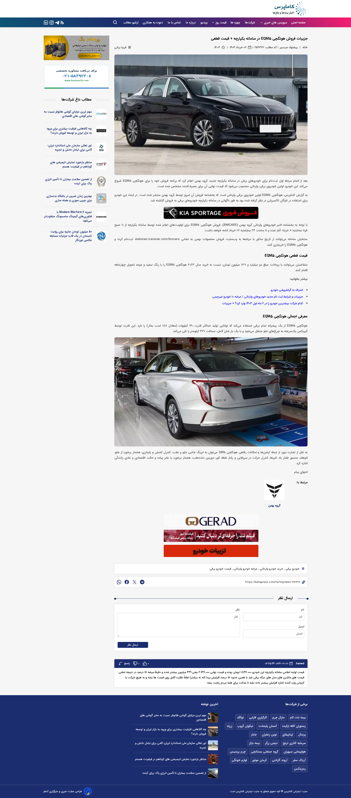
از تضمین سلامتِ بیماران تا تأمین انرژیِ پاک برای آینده (68, 181)
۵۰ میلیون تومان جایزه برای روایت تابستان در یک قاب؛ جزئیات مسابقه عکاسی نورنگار (71, 235)
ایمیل (301, 626)
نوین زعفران (269, 734)
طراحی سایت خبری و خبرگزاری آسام (62, 791)
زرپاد (229, 726)
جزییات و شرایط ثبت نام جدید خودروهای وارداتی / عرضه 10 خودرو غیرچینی (257, 296)
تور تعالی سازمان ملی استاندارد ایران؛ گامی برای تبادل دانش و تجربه (70, 147)
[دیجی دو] (101, 114)
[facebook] (127, 582)
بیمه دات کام (298, 717)
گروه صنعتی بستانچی (264, 751)
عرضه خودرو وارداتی (245, 569)
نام (302, 609)
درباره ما (191, 22)
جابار (254, 734)
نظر (238, 609)
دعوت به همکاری (153, 22)
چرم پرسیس (238, 751)
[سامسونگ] (101, 217)
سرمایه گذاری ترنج (294, 743)
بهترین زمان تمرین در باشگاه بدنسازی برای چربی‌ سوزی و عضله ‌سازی (69, 198)
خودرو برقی (292, 569)
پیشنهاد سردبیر (289, 47)
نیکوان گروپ (245, 726)
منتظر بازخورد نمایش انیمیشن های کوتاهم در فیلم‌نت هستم (71, 164)
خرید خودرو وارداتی (271, 569)
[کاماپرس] (289, 9)
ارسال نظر (133, 645)
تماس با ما (175, 22)
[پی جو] (101, 198)
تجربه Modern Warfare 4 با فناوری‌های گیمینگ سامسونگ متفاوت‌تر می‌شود (68, 216)
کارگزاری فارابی (258, 717)
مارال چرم (278, 717)
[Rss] (62, 22)
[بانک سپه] (101, 181)
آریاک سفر (299, 760)
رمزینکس (300, 768)
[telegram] (142, 582)
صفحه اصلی (298, 22)
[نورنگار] (101, 236)
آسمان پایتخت (267, 726)
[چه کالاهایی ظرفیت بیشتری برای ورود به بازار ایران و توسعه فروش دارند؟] (213, 731)
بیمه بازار (254, 743)
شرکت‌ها (250, 22)
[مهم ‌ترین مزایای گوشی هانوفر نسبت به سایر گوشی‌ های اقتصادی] (213, 717)
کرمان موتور (259, 760)
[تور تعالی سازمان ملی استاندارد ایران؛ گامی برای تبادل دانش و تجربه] (213, 745)
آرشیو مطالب (131, 22)
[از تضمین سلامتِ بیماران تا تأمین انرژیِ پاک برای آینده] (213, 773)
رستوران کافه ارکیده (294, 726)
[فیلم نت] (101, 165)
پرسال (302, 734)
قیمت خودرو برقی (220, 569)
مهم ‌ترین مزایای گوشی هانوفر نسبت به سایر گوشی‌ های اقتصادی (68, 114)
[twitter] (134, 582)
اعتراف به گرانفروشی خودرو (287, 290)
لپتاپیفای (287, 734)
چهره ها (236, 22)
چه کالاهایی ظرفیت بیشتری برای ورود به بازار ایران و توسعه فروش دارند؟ (69, 130)
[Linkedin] (45, 22)
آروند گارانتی (279, 760)
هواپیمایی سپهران (295, 751)
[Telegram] (57, 22)
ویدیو (203, 22)
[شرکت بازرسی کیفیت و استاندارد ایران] (101, 148)
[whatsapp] (119, 582)
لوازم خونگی (239, 760)
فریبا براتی (120, 47)
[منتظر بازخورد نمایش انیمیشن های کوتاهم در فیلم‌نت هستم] (213, 759)
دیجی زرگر (271, 743)
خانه (305, 47)
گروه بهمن (274, 505)
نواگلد (240, 717)
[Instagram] (51, 22)
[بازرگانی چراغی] (101, 131)
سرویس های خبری (275, 22)
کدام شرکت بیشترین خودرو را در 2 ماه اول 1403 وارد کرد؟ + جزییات (262, 303)
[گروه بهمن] (274, 490)
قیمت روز (221, 22)
